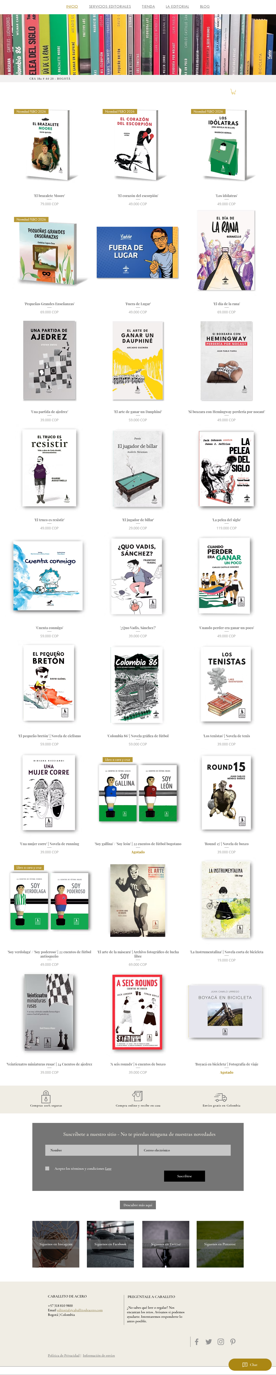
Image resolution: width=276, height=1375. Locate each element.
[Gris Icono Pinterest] (233, 1341)
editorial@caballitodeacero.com (80, 1310)
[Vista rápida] (138, 252)
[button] (233, 91)
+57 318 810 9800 (60, 1305)
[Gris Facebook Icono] (196, 1341)
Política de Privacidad (64, 1355)
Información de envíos (99, 1355)
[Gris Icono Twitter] (208, 1341)
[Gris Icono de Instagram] (220, 1341)
